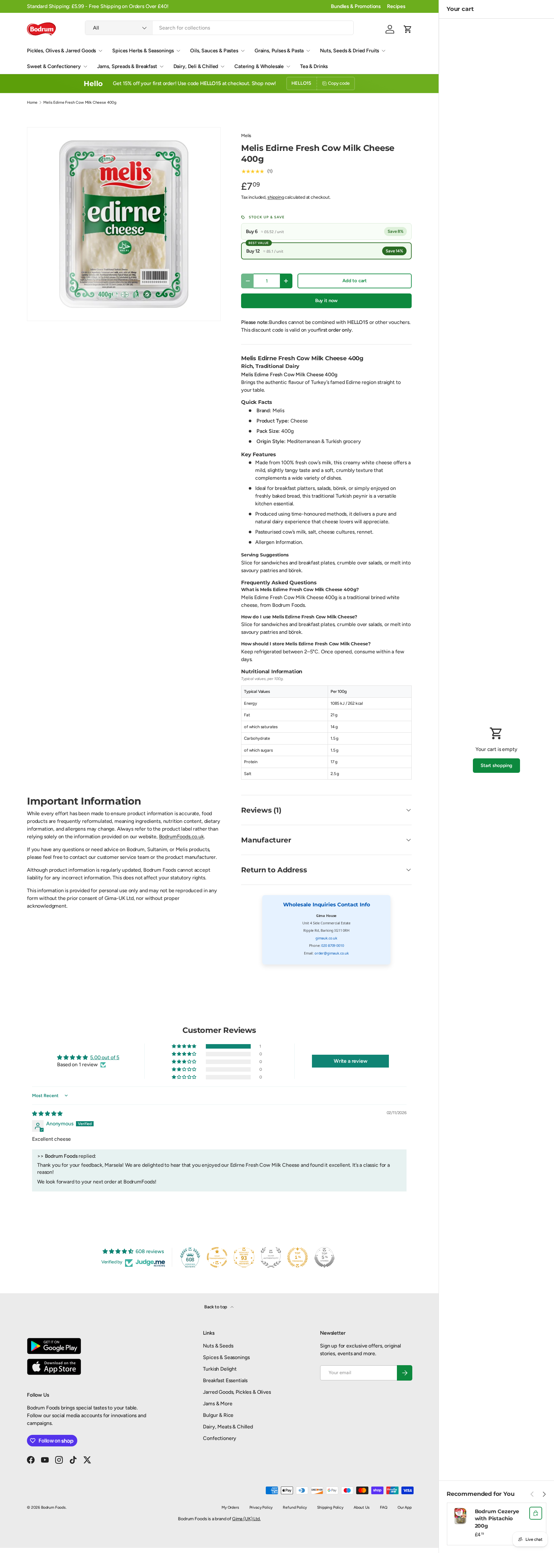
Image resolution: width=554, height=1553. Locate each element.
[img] (47, 1114)
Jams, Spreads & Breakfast (127, 66)
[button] (408, 29)
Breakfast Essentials (225, 1380)
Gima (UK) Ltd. (246, 1519)
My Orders (230, 1507)
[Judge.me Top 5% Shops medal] (324, 1257)
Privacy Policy (261, 1507)
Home (32, 102)
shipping (275, 197)
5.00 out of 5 (104, 1057)
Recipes (396, 6)
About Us (362, 1507)
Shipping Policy (330, 1507)
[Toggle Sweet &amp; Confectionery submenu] (85, 66)
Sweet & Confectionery (54, 66)
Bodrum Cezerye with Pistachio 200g (497, 1518)
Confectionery (219, 1438)
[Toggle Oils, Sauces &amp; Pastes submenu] (243, 51)
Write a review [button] (350, 1061)
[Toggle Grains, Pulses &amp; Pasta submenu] (308, 51)
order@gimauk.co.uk (332, 953)
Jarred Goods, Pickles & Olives (237, 1392)
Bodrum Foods (53, 1507)
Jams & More (217, 1403)
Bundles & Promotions (356, 6)
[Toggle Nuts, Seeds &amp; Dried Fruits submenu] (383, 51)
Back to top (216, 1307)
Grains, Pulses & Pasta (279, 51)
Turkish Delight (220, 1369)
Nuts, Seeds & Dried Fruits (349, 51)
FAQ (384, 1507)
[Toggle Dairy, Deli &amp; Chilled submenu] (222, 66)
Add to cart (354, 281)
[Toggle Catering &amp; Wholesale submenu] (288, 66)
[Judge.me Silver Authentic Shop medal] (271, 1257)
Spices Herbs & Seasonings (143, 51)
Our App (405, 1507)
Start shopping (496, 765)
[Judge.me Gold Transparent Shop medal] (217, 1257)
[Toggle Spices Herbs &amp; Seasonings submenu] (178, 51)
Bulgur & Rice (218, 1415)
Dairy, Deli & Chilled (195, 66)
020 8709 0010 (332, 945)
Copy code (339, 83)
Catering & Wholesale (259, 66)
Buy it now (326, 300)
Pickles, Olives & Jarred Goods (61, 51)
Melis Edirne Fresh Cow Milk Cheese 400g (79, 102)
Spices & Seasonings (226, 1357)
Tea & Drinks (314, 66)
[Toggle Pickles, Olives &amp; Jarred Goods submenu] (100, 51)
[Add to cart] (535, 1513)
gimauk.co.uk (326, 938)
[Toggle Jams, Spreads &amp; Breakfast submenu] (161, 66)
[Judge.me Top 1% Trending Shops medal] (297, 1257)
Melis (246, 135)
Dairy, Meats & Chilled (228, 1427)
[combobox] (219, 28)
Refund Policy (295, 1507)
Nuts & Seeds (218, 1346)
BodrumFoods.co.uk (181, 836)
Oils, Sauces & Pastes (214, 51)
